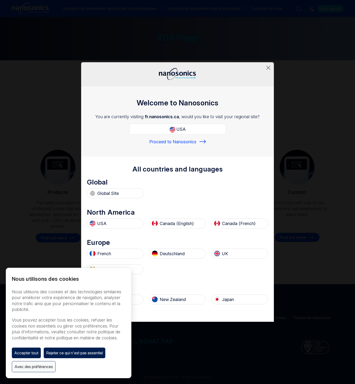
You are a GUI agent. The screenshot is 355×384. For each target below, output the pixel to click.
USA (180, 129)
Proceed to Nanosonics (172, 141)
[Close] (268, 68)
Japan (228, 299)
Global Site (108, 193)
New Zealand (173, 299)
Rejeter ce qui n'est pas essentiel (74, 352)
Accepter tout (26, 352)
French (104, 253)
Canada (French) (239, 223)
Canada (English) (177, 223)
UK (225, 253)
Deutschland (172, 253)
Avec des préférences (33, 366)
